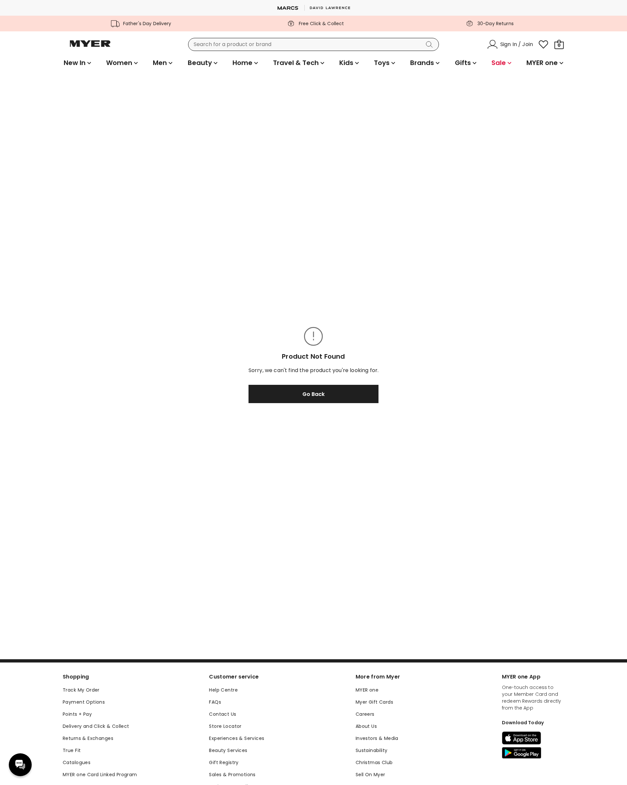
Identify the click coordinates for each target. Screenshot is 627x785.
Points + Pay (77, 714)
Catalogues (76, 762)
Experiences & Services (236, 738)
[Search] (430, 44)
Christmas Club (374, 762)
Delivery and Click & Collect (96, 726)
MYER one (367, 690)
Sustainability (372, 750)
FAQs (215, 702)
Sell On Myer (370, 774)
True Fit (72, 750)
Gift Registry (223, 762)
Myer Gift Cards (374, 702)
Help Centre (223, 690)
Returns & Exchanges (88, 738)
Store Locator (225, 726)
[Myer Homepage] (90, 47)
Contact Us (222, 714)
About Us (366, 726)
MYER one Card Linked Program (100, 774)
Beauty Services (228, 750)
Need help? (20, 764)
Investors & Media (377, 738)
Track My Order (81, 690)
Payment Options (84, 702)
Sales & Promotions (232, 774)
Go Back (313, 394)
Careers (365, 714)
